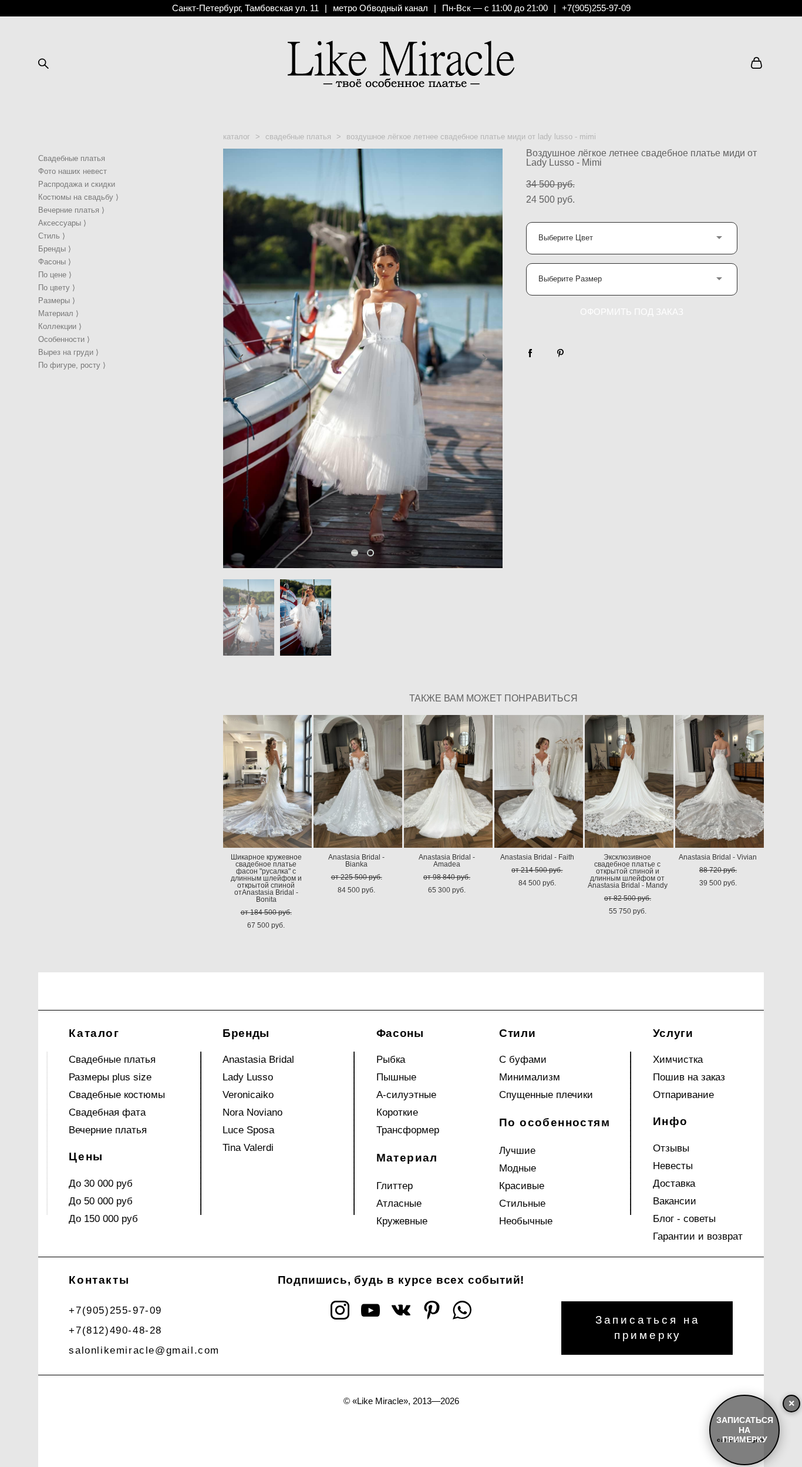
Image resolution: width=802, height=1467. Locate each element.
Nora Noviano (252, 1112)
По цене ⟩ (55, 274)
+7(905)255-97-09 (596, 8)
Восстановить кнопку (659, 1454)
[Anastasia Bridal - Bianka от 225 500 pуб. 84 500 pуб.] (358, 781)
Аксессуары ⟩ (62, 223)
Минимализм (529, 1077)
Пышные (396, 1077)
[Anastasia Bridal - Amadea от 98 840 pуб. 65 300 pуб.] (448, 781)
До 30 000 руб (101, 1183)
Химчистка (678, 1059)
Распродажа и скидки (76, 184)
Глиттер (394, 1185)
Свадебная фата (107, 1112)
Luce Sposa (248, 1130)
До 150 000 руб (103, 1218)
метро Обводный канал (380, 8)
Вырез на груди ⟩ (68, 352)
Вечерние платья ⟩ (71, 210)
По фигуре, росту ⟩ (72, 365)
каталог (236, 136)
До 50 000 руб (101, 1201)
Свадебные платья (71, 158)
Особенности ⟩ (64, 339)
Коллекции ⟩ (60, 326)
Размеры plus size (110, 1077)
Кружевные (401, 1221)
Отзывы (671, 1148)
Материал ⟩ (58, 313)
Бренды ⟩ (54, 248)
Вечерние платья (108, 1130)
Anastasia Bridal (258, 1059)
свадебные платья (298, 136)
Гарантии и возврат (698, 1236)
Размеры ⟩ (56, 300)
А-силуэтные (406, 1094)
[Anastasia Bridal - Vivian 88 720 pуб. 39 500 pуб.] (719, 781)
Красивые (521, 1185)
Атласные (399, 1203)
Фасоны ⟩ (54, 261)
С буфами (523, 1059)
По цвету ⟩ (56, 287)
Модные (517, 1168)
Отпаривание (683, 1094)
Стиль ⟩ (51, 235)
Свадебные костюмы (117, 1094)
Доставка (674, 1183)
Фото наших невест (72, 171)
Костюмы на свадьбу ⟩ (78, 197)
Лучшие (517, 1150)
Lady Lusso (248, 1077)
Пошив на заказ (689, 1077)
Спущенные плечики (546, 1094)
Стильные (522, 1203)
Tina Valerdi (248, 1147)
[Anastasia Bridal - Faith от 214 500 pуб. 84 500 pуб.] (538, 781)
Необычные (525, 1221)
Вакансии (674, 1201)
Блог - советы (684, 1218)
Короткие (397, 1112)
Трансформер (407, 1130)
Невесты (673, 1165)
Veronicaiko (248, 1094)
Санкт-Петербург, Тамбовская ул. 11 (245, 8)
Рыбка (390, 1059)
